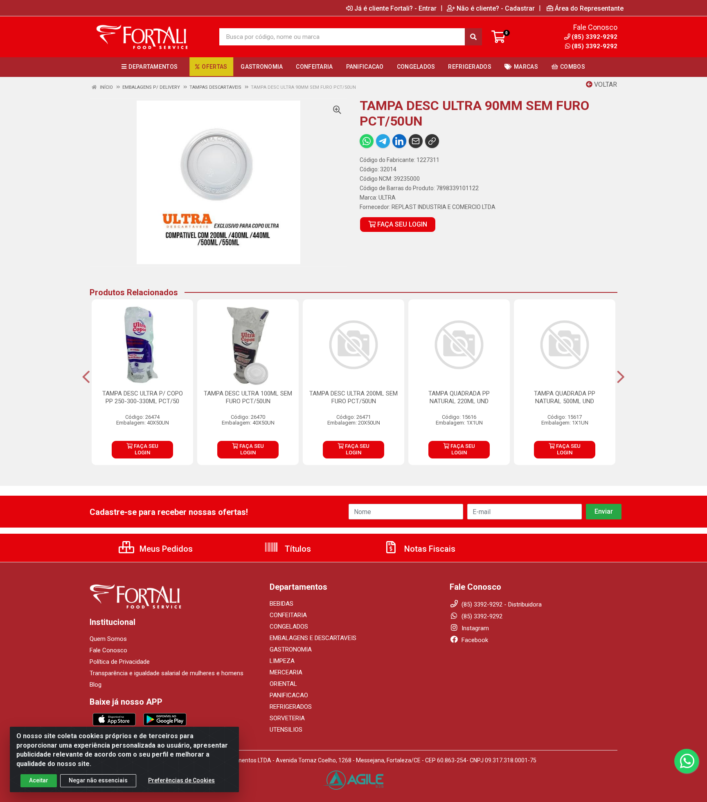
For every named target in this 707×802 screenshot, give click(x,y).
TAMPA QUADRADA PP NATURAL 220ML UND (459, 397)
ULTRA (387, 197)
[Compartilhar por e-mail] (416, 141)
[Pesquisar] (473, 36)
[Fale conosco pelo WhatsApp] (686, 761)
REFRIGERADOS (291, 706)
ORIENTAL (283, 683)
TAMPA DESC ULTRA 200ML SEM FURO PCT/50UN (353, 397)
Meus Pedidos (165, 549)
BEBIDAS (281, 603)
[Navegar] (86, 377)
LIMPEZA (282, 661)
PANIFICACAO (289, 695)
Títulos (297, 549)
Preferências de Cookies (181, 780)
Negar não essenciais (98, 780)
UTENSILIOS (286, 729)
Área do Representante (589, 8)
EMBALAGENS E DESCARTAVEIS (313, 638)
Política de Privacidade (120, 661)
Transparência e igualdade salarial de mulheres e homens (166, 673)
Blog (95, 684)
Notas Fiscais (428, 549)
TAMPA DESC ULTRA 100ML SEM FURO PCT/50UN (248, 397)
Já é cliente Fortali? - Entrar (395, 8)
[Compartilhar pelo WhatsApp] (367, 141)
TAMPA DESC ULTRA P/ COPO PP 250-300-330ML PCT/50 (142, 397)
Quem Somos (108, 638)
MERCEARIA (286, 672)
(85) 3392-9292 (594, 46)
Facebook (474, 640)
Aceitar (38, 780)
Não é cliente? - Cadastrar (496, 8)
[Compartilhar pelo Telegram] (383, 141)
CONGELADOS (289, 626)
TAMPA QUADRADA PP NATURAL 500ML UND (564, 397)
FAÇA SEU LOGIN (401, 224)
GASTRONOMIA (291, 649)
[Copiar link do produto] (432, 141)
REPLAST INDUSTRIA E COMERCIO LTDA (443, 207)
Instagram (474, 628)
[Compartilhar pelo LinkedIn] (399, 141)
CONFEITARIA (288, 615)
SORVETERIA (287, 718)
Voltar (604, 84)
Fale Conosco (108, 650)
